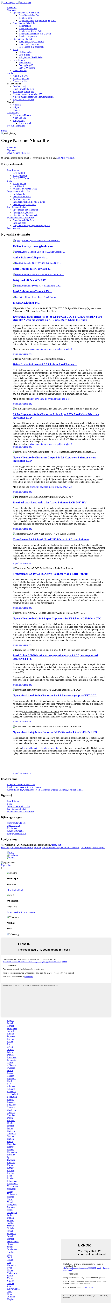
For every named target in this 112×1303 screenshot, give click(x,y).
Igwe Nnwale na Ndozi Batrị (26, 12)
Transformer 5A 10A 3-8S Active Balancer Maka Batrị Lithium (50, 573)
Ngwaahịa (11, 10)
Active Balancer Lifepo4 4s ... (30, 257)
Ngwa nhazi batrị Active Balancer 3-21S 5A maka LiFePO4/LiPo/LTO (55, 732)
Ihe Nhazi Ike (25, 26)
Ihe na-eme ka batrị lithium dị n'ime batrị (60, 847)
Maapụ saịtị (56, 845)
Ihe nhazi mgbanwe (28, 36)
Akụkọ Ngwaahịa (21, 78)
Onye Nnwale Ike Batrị (29, 15)
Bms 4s (37, 847)
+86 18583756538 (15, 890)
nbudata (16, 110)
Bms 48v (5, 847)
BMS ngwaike (25, 52)
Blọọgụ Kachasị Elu (16, 833)
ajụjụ (15, 354)
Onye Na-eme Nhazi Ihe (24, 23)
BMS (15, 49)
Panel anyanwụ (20, 70)
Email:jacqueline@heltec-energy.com (24, 787)
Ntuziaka (17, 104)
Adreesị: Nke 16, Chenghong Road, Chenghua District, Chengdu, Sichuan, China (45, 789)
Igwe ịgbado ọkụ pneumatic (31, 47)
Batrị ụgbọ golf (26, 65)
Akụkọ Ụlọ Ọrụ (20, 76)
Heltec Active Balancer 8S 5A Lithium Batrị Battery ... (45, 364)
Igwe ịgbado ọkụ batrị (23, 39)
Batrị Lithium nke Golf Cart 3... (32, 268)
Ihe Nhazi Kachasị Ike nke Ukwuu (35, 33)
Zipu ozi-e (6, 865)
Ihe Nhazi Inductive (28, 28)
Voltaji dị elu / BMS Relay (31, 57)
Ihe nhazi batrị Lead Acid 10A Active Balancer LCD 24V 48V (49, 502)
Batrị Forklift (25, 62)
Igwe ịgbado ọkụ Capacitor (31, 41)
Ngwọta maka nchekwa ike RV (27, 94)
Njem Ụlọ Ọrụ (19, 118)
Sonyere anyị (25, 123)
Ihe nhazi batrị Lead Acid (30, 31)
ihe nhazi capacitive (50, 748)
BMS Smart (24, 54)
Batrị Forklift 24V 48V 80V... (30, 280)
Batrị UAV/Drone (27, 68)
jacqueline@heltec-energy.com (21, 912)
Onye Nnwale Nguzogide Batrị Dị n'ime (37, 20)
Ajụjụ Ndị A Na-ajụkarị (24, 99)
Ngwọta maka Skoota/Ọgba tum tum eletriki (33, 97)
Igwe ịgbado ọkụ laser (29, 44)
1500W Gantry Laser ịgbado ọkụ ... (34, 246)
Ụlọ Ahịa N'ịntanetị (16, 125)
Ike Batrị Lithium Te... (26, 302)
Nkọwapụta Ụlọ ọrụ (22, 115)
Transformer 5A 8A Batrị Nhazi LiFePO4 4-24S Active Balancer (51, 539)
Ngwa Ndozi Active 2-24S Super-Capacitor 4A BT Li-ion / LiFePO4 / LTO (57, 618)
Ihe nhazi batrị (25, 18)
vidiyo (16, 107)
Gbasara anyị (13, 112)
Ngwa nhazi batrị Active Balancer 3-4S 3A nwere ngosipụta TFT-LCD (55, 695)
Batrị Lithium (19, 60)
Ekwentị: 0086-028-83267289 (21, 784)
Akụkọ (10, 73)
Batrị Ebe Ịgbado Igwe (23, 91)
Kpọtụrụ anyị (19, 120)
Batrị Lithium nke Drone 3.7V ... (32, 291)
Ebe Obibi (11, 7)
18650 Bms (86, 847)
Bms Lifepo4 (98, 847)
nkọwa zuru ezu (24, 354)
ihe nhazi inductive (31, 748)
